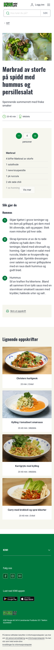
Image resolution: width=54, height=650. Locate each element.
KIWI (5, 550)
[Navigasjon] (48, 5)
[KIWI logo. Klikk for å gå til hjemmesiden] (10, 4)
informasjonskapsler (36, 638)
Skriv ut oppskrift (18, 311)
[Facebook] (5, 576)
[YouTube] (19, 576)
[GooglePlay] (10, 598)
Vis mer (27, 189)
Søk (45, 13)
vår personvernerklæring (15, 638)
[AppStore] (27, 598)
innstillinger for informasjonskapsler (17, 645)
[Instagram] (12, 576)
